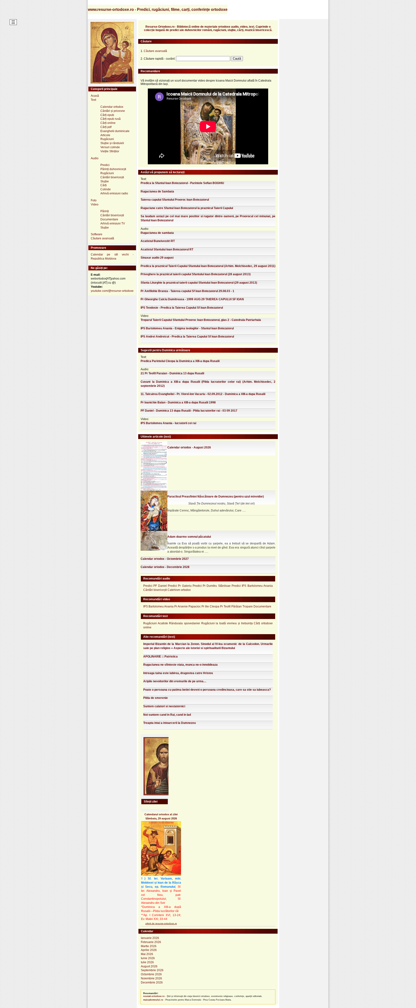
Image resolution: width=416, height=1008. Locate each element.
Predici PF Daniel (155, 585)
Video (94, 204)
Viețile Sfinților (109, 151)
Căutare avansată (102, 238)
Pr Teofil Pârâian (231, 606)
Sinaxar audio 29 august (157, 257)
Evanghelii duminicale (115, 131)
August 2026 (149, 966)
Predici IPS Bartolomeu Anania (252, 585)
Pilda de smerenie (155, 698)
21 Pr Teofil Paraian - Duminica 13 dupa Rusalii (172, 373)
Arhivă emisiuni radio (114, 193)
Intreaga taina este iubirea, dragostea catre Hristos (178, 673)
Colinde (105, 189)
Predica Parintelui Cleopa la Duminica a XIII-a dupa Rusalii (180, 361)
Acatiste (163, 623)
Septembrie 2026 (152, 970)
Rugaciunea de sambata (157, 233)
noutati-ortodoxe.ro (154, 996)
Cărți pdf (105, 127)
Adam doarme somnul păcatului (189, 536)
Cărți (103, 185)
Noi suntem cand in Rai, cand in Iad (167, 714)
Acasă (95, 95)
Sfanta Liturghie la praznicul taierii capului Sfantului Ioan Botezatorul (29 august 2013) (199, 282)
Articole (105, 135)
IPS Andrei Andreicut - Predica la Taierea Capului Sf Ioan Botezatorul (187, 336)
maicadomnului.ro (153, 1000)
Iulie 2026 (147, 962)
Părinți (104, 211)
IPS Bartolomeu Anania (158, 606)
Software (96, 234)
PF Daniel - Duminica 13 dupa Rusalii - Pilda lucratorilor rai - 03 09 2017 (189, 410)
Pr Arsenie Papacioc (187, 606)
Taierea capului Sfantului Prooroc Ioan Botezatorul (175, 199)
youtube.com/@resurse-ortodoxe (112, 291)
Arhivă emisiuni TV (112, 223)
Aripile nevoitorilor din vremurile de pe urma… (174, 681)
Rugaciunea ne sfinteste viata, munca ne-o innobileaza (180, 664)
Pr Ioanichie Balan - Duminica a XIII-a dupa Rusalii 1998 (178, 402)
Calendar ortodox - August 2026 (189, 447)
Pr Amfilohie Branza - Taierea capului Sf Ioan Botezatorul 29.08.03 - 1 (187, 291)
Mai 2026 (147, 954)
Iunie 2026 (148, 958)
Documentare (109, 219)
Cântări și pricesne (112, 111)
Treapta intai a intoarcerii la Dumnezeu (169, 723)
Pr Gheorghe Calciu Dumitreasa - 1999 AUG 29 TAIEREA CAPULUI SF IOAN (192, 299)
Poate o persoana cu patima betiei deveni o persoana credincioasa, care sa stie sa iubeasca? (207, 689)
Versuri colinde (110, 147)
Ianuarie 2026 (150, 938)
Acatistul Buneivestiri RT (158, 241)
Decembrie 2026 (152, 982)
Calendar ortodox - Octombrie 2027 (165, 559)
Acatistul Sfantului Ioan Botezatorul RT (167, 249)
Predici (105, 165)
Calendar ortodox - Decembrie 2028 (165, 567)
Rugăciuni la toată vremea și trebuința (227, 623)
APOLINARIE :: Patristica (160, 656)
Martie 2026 (148, 946)
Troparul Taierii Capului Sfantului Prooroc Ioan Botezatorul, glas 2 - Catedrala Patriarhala (201, 320)
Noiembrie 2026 (151, 978)
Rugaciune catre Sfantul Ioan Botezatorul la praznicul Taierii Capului (187, 208)
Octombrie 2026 (151, 974)
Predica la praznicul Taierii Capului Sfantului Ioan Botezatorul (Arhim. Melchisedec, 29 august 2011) (208, 266)
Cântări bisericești (112, 177)
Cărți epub (107, 115)
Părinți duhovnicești (113, 169)
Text (93, 100)
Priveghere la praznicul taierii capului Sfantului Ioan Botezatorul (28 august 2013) (196, 274)
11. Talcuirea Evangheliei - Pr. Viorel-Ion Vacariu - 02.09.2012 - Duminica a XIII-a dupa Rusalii (203, 394)
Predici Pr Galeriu (180, 585)
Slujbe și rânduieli (112, 143)
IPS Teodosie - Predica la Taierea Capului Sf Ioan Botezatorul (182, 307)
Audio (94, 158)
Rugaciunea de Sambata (157, 191)
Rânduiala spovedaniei (184, 623)
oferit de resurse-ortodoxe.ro (161, 923)
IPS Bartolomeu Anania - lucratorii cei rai (168, 423)
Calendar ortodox (111, 106)
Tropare (247, 606)
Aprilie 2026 (149, 950)
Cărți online (108, 123)
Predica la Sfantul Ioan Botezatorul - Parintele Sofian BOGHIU (182, 183)
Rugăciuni (107, 139)
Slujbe (104, 181)
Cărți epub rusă (110, 119)
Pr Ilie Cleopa (210, 606)
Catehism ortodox (179, 590)
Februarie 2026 (151, 942)
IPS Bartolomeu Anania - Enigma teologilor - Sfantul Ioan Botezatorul (187, 328)
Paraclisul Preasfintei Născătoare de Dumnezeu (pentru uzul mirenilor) (215, 496)
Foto (94, 200)
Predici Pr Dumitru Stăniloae (212, 585)
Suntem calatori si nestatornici (164, 706)
